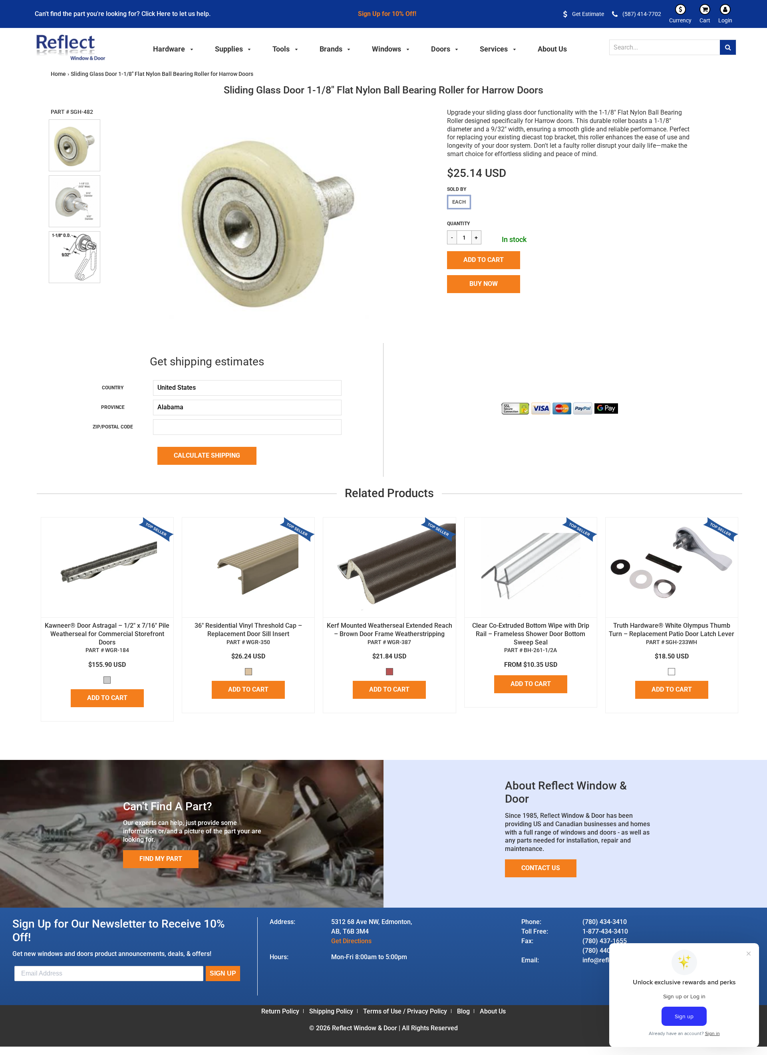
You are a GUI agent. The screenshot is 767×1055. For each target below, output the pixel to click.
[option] (268, 219)
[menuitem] (173, 48)
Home (58, 74)
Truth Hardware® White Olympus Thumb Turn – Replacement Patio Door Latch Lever (671, 630)
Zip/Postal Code (113, 427)
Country (112, 388)
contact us (540, 868)
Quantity (458, 223)
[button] (483, 260)
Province (113, 407)
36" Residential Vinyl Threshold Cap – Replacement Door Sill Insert (248, 630)
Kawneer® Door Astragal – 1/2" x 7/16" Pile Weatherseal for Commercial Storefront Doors (107, 634)
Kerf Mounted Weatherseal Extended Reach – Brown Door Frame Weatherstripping (389, 630)
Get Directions (351, 941)
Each (459, 202)
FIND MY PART (160, 859)
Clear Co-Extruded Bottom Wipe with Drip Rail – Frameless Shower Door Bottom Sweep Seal (530, 634)
